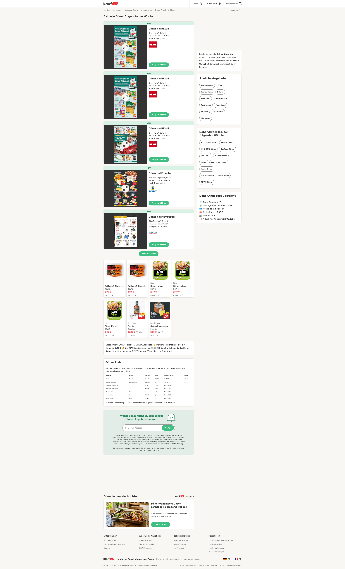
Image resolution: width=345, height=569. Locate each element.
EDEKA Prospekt (145, 540)
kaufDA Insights (215, 544)
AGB (222, 565)
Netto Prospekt (180, 544)
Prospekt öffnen (158, 65)
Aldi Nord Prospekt (181, 540)
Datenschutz (203, 565)
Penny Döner (207, 169)
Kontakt (214, 565)
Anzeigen (234, 10)
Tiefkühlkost (207, 92)
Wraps (220, 85)
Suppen (204, 112)
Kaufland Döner (227, 149)
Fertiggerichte (146, 10)
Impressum (191, 565)
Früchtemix (218, 112)
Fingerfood (220, 105)
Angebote (117, 10)
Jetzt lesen (161, 524)
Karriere (107, 548)
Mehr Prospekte (149, 254)
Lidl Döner (205, 156)
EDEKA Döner (227, 142)
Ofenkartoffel (221, 98)
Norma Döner (221, 156)
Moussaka (205, 118)
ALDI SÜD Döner (208, 149)
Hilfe (182, 565)
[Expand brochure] (125, 47)
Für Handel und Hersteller (114, 544)
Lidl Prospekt (179, 548)
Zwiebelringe (207, 85)
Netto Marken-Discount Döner (215, 175)
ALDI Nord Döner (208, 142)
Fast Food (205, 98)
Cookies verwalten (234, 565)
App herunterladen (216, 548)
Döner (204, 162)
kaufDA (107, 10)
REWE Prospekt (145, 548)
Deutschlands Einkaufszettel (221, 540)
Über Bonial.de (110, 540)
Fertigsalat (206, 105)
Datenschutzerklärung (174, 444)
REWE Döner (207, 182)
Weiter (167, 428)
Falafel (220, 92)
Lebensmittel (130, 10)
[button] (149, 45)
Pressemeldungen (216, 552)
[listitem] (114, 279)
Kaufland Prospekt (146, 544)
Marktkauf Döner (219, 162)
